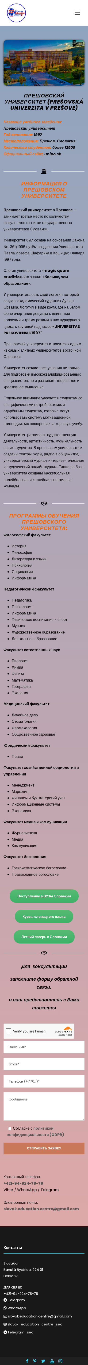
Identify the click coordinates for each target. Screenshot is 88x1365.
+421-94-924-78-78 (21, 1293)
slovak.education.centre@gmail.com (39, 1316)
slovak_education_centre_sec (34, 1324)
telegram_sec (20, 1332)
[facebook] (27, 1361)
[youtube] (52, 1361)
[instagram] (60, 1361)
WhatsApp (16, 1307)
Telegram (16, 1299)
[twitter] (43, 1361)
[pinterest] (34, 1361)
